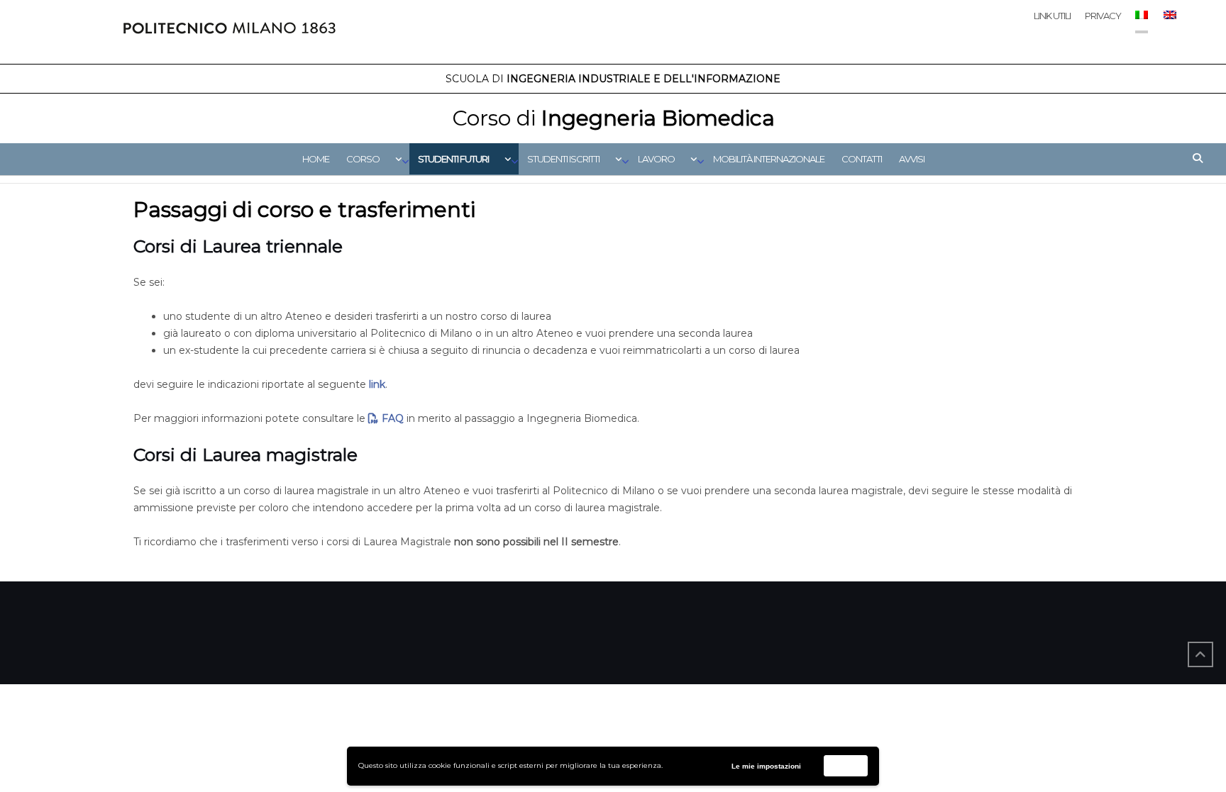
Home (315, 158)
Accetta (846, 765)
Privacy (1103, 15)
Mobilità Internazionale (768, 158)
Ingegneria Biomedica (613, 118)
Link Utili (1052, 15)
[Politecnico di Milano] (229, 32)
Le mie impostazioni (766, 766)
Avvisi (911, 158)
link (377, 384)
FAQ (393, 418)
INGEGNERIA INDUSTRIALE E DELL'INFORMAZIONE (613, 78)
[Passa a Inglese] (1169, 28)
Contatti (861, 158)
